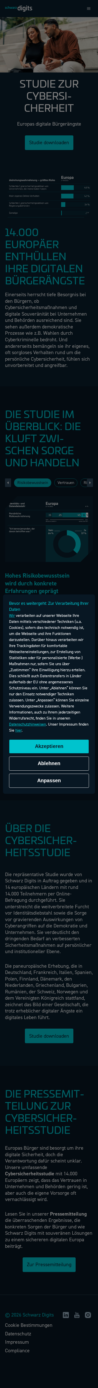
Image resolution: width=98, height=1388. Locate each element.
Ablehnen (49, 763)
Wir (12, 615)
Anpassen (49, 780)
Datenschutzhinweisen (27, 724)
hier (18, 730)
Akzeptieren (49, 746)
